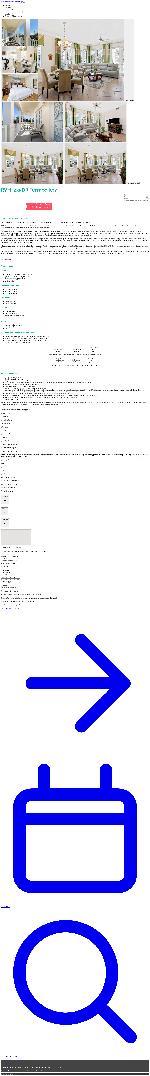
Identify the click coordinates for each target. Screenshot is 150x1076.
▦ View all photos (133, 183)
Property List (57, 1067)
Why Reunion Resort (16, 12)
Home (7, 5)
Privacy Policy (47, 1067)
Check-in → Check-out (8, 577)
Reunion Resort (11, 10)
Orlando (8, 8)
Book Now (5, 585)
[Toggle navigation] (24, 2)
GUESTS (4, 581)
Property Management (13, 16)
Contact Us (9, 14)
